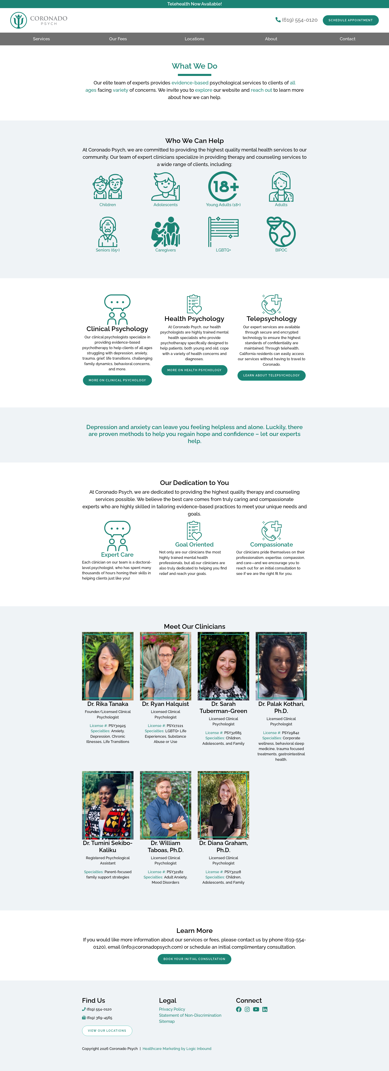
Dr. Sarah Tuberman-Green (223, 707)
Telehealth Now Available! (194, 3)
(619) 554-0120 (300, 20)
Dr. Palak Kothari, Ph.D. (281, 707)
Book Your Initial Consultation (194, 959)
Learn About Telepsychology (271, 375)
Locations (194, 38)
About (271, 38)
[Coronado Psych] (30, 20)
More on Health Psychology (194, 370)
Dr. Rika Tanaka (107, 703)
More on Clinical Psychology (117, 380)
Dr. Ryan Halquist (165, 703)
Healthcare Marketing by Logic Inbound (177, 1048)
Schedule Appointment (351, 20)
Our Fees (118, 38)
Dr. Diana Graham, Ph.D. (223, 847)
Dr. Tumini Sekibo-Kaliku (108, 847)
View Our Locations (107, 1030)
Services (41, 38)
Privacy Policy (172, 1009)
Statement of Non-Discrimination (190, 1015)
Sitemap (167, 1021)
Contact (347, 38)
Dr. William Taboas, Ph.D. (166, 847)
